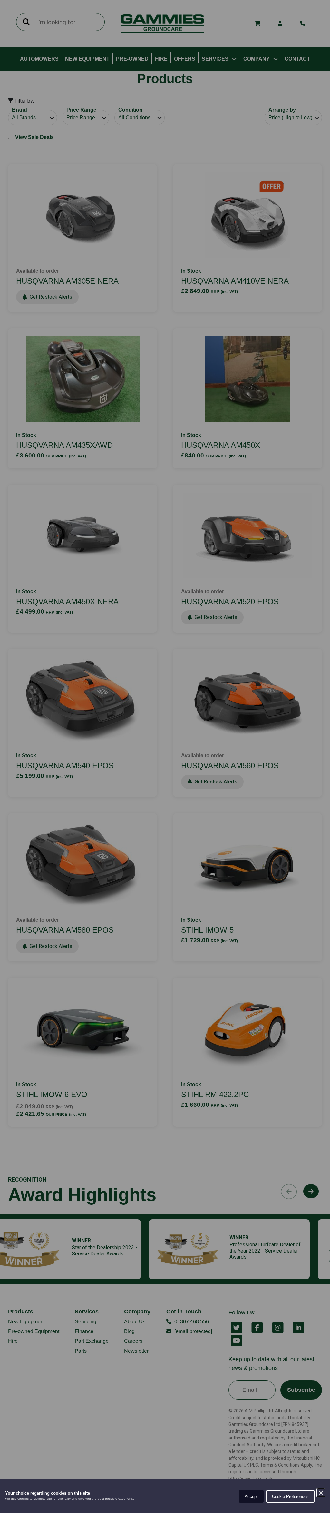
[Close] (321, 1493)
